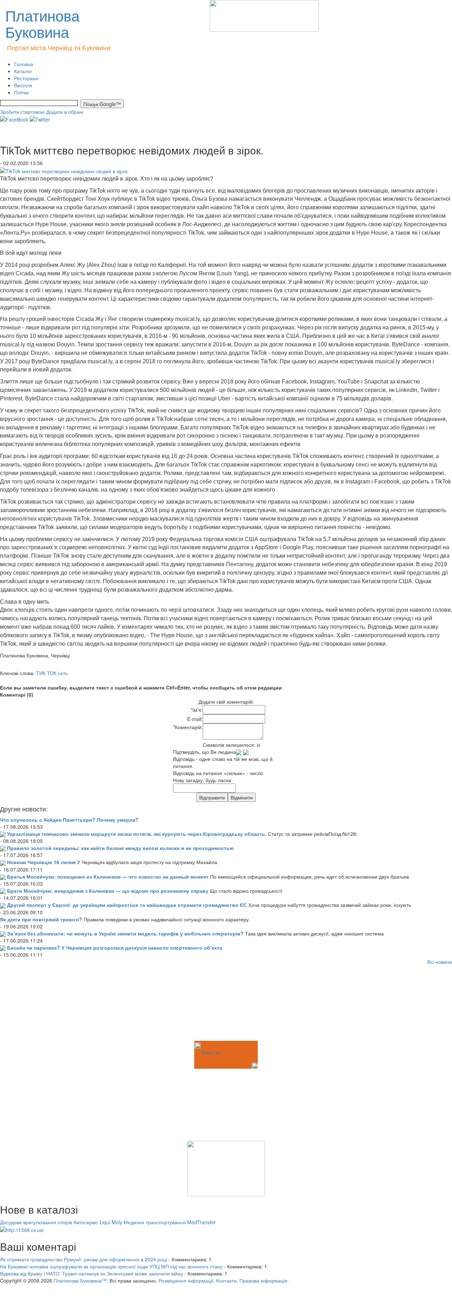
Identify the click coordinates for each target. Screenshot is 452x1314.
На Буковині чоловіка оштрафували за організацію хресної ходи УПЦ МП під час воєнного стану (111, 1266)
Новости (210, 1052)
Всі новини (439, 961)
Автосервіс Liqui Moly (97, 1222)
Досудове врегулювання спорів (36, 1222)
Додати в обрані (64, 111)
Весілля (23, 85)
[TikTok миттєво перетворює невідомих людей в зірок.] (64, 170)
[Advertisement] (35, 1004)
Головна (23, 64)
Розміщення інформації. (187, 1280)
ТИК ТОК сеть (52, 672)
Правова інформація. (264, 1280)
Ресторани (26, 78)
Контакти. (227, 1280)
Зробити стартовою (22, 111)
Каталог (23, 71)
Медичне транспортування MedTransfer (170, 1222)
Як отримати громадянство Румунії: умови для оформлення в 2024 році (83, 1259)
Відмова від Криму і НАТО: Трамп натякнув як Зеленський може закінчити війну (91, 1273)
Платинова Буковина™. (81, 1280)
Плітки (21, 92)
